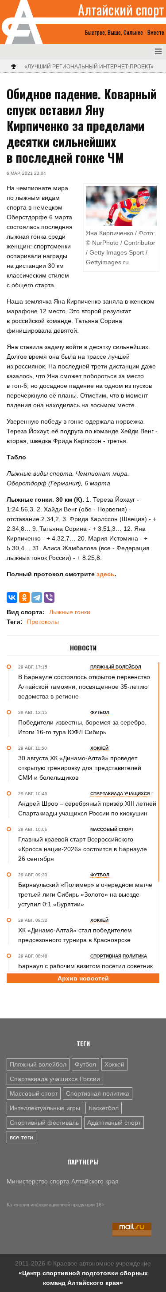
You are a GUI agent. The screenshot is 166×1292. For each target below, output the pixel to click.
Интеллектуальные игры (45, 1108)
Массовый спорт (34, 1093)
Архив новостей (83, 978)
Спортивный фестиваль (44, 1122)
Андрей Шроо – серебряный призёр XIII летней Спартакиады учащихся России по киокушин (87, 808)
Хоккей (114, 1064)
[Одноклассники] (24, 597)
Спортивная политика (97, 1093)
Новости (83, 648)
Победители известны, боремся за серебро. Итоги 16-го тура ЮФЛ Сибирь (82, 727)
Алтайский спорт (121, 9)
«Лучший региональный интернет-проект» (89, 67)
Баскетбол (104, 1108)
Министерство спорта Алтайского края (63, 1181)
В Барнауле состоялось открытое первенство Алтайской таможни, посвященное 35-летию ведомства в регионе (84, 686)
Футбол (85, 1064)
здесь (105, 574)
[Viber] (49, 597)
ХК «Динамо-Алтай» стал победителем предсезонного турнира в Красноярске (75, 935)
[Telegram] (36, 597)
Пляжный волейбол (38, 1064)
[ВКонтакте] (12, 597)
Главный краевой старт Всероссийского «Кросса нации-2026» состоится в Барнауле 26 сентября (82, 849)
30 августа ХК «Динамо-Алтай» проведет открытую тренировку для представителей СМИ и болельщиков (79, 768)
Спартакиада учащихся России (55, 1078)
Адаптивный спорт (114, 1122)
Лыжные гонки (69, 612)
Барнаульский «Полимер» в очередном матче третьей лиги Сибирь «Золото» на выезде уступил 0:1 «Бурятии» (85, 894)
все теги (21, 1137)
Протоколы (43, 621)
